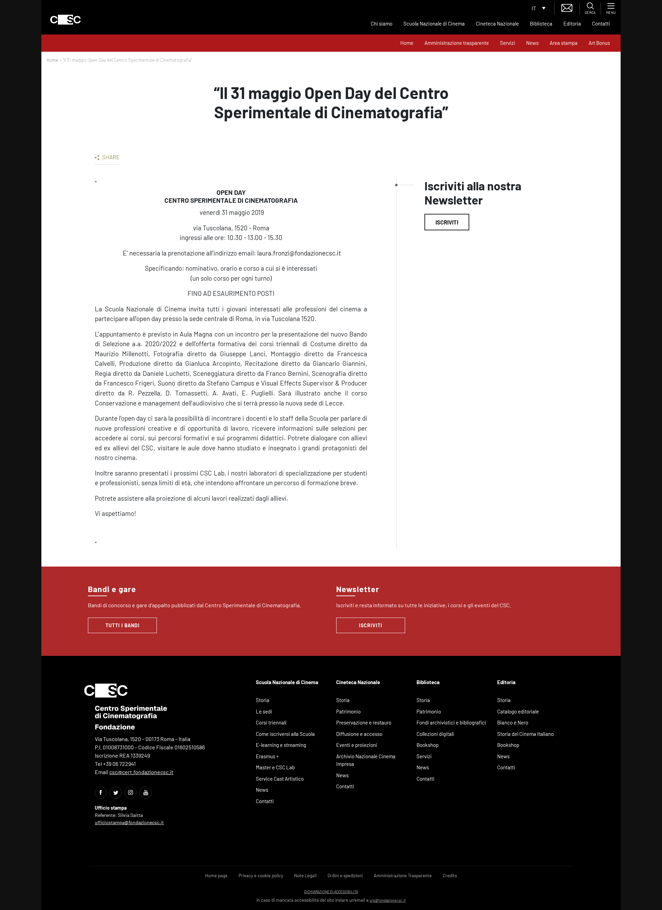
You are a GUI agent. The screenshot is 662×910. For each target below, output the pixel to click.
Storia (262, 700)
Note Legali (305, 875)
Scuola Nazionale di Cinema (434, 23)
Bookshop (428, 745)
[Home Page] (65, 19)
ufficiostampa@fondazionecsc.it (129, 822)
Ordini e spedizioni (345, 875)
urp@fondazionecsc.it (388, 900)
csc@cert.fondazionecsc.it (141, 772)
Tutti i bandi (123, 625)
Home (406, 43)
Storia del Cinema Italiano (525, 734)
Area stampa (564, 43)
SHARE (110, 156)
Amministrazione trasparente (456, 43)
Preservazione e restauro (363, 722)
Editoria (572, 23)
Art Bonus (599, 43)
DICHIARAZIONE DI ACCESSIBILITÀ (331, 891)
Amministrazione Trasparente (403, 875)
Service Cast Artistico (280, 779)
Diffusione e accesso (359, 734)
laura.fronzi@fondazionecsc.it (299, 253)
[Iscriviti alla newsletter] (567, 7)
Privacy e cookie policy (261, 875)
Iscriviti (446, 222)
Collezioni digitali (435, 734)
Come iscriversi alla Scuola (285, 734)
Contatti (601, 23)
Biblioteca (541, 23)
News (532, 43)
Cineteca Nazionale (497, 23)
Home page (216, 875)
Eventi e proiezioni (356, 745)
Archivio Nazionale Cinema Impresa (365, 760)
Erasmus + (267, 756)
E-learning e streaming (281, 745)
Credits (450, 875)
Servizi (507, 43)
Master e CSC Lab (275, 767)
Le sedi (264, 711)
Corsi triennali (271, 722)
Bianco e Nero (512, 722)
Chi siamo (381, 23)
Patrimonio (348, 711)
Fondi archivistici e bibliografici (451, 722)
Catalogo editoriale (518, 711)
